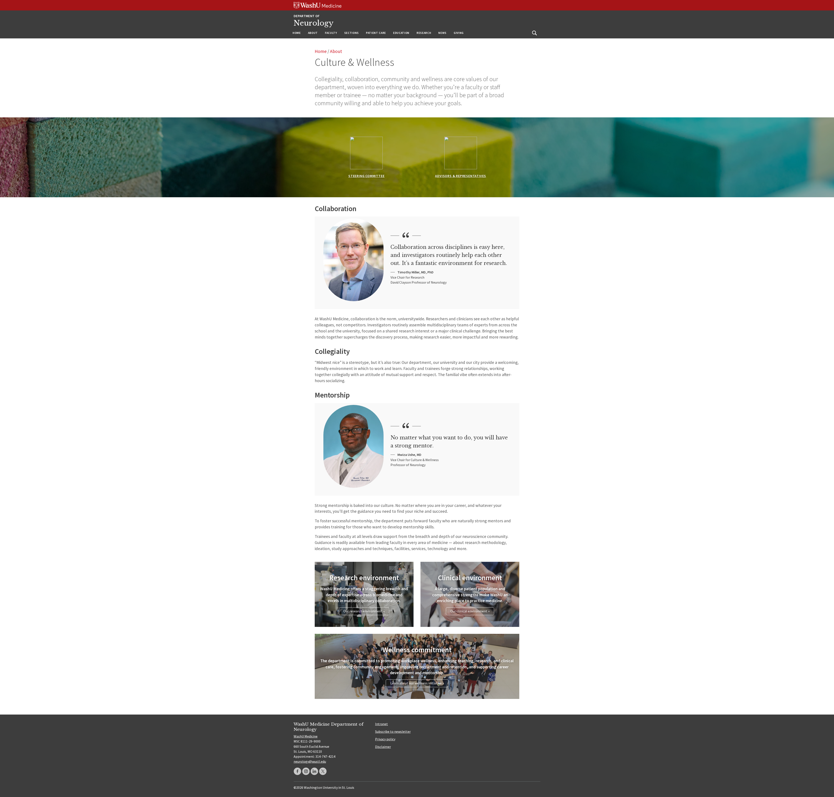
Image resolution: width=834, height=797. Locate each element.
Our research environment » (364, 611)
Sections (351, 33)
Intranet (381, 724)
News (442, 33)
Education (401, 33)
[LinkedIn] (314, 771)
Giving (459, 33)
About (313, 33)
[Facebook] (297, 771)
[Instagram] (306, 771)
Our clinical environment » (470, 611)
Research (424, 33)
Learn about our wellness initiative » (417, 683)
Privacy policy (385, 739)
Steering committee (366, 176)
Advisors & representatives (460, 176)
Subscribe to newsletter (393, 731)
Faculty (331, 33)
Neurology (314, 23)
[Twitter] (323, 771)
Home (297, 33)
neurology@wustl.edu (310, 761)
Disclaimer (383, 746)
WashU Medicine (306, 736)
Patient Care (376, 33)
